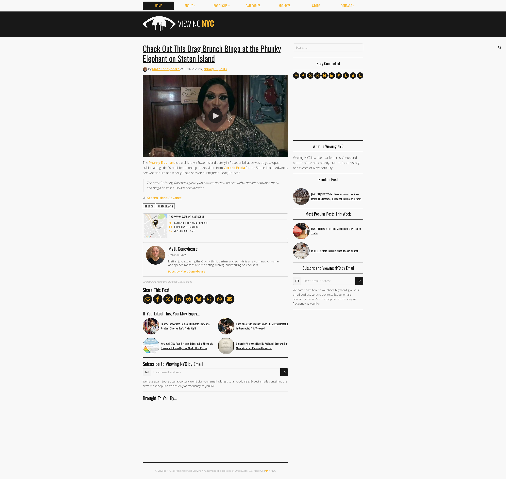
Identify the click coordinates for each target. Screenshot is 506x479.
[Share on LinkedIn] (178, 300)
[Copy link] (147, 299)
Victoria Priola (234, 168)
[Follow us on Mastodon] (339, 75)
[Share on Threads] (209, 300)
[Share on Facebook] (157, 300)
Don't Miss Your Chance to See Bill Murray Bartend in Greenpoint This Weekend (262, 326)
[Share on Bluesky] (199, 300)
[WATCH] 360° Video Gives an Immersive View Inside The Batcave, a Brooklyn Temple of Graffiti (336, 196)
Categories (253, 5)
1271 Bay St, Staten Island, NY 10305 (191, 223)
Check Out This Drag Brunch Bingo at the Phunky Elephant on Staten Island (212, 53)
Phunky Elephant (162, 162)
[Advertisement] (291, 23)
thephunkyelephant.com (186, 226)
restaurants (165, 206)
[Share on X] (168, 300)
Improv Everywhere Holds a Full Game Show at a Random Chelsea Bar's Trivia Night (185, 326)
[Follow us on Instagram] (296, 75)
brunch (149, 206)
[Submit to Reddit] (188, 300)
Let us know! (185, 281)
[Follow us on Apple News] (353, 75)
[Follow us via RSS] (360, 75)
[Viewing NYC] (178, 23)
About (189, 5)
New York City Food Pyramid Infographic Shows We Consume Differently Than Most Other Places (187, 345)
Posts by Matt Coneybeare (186, 271)
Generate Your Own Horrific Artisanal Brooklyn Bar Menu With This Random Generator (262, 345)
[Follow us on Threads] (317, 75)
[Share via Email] (229, 300)
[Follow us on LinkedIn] (332, 75)
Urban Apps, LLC (244, 470)
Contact (346, 5)
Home (158, 5)
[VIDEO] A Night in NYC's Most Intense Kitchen (334, 251)
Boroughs (220, 5)
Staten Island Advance (164, 198)
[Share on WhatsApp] (219, 300)
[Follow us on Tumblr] (346, 75)
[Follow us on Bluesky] (324, 75)
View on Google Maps (184, 230)
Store (316, 5)
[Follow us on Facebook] (303, 75)
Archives (284, 5)
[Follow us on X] (310, 75)
